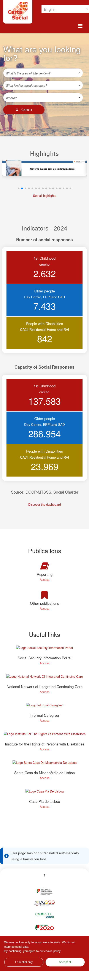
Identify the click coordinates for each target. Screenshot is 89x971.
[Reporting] (44, 566)
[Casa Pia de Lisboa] (44, 793)
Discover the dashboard (44, 504)
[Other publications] (44, 595)
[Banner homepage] (44, 174)
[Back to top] (44, 873)
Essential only (24, 962)
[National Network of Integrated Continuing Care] (44, 679)
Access (44, 579)
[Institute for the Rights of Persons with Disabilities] (44, 736)
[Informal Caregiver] (44, 707)
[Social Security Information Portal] (44, 650)
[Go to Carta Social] (18, 11)
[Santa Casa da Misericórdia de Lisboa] (44, 765)
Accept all (65, 962)
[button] (23, 109)
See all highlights (44, 195)
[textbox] (39, 72)
